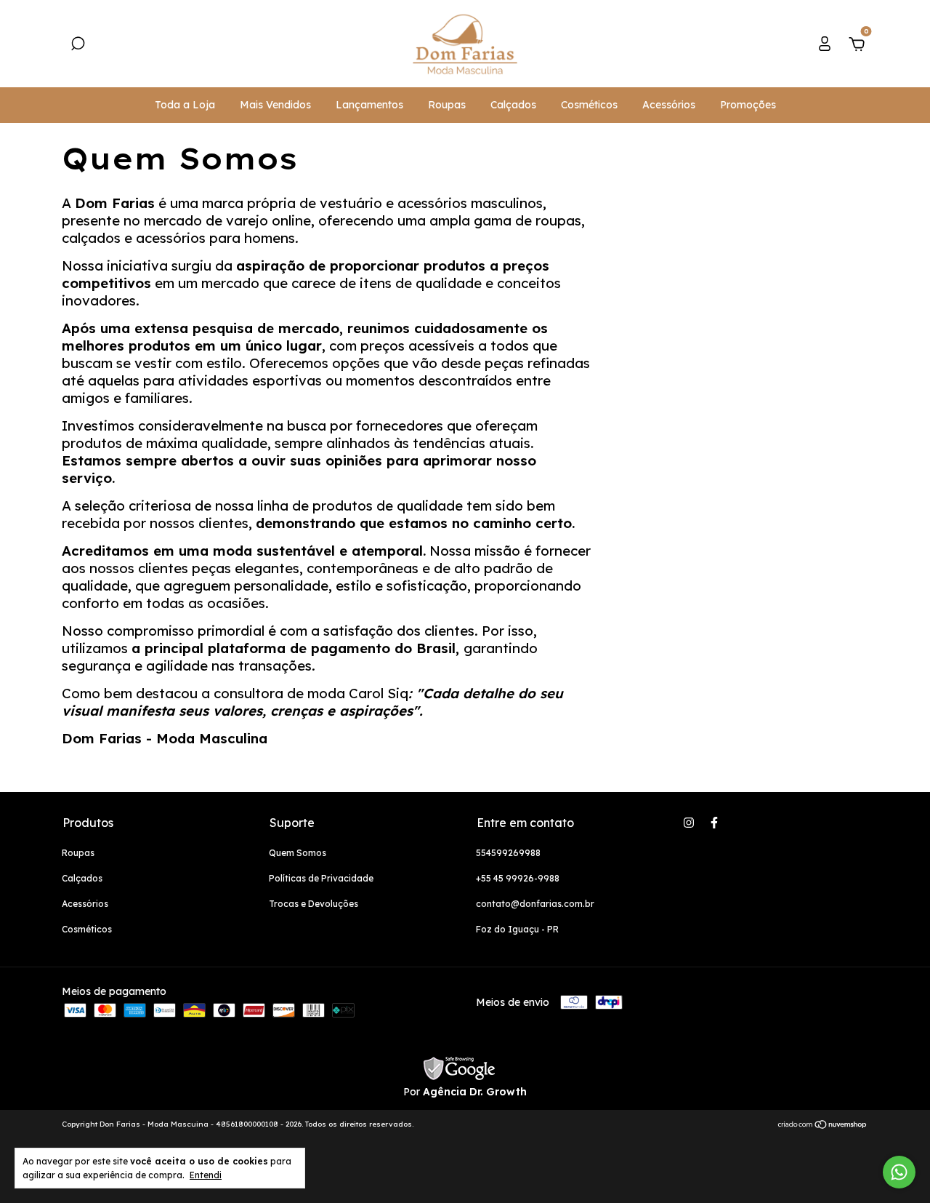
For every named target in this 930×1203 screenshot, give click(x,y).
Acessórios (668, 104)
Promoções (748, 104)
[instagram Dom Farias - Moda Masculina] (689, 822)
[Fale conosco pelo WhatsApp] (899, 1172)
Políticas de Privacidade (321, 878)
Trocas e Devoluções (313, 903)
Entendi (206, 1175)
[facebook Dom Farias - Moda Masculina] (714, 822)
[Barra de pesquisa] (78, 46)
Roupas (447, 104)
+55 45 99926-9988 (517, 878)
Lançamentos (369, 104)
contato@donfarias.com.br (535, 903)
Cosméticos (589, 104)
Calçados (513, 104)
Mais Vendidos (275, 104)
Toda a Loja (185, 104)
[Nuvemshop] (822, 1125)
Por (465, 1091)
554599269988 (508, 852)
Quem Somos (297, 852)
